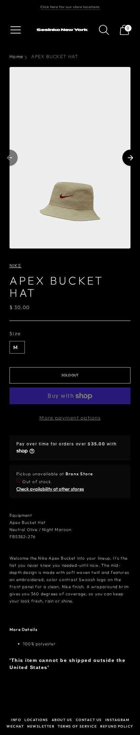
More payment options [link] (70, 417)
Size (15, 333)
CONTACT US (89, 720)
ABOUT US (62, 720)
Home (16, 56)
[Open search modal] (103, 29)
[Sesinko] (63, 30)
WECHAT (15, 726)
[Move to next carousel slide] (130, 158)
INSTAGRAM (117, 720)
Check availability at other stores (50, 489)
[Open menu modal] (15, 29)
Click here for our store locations (70, 7)
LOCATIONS (36, 720)
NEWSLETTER (40, 726)
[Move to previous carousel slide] (9, 158)
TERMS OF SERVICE (77, 726)
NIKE (15, 265)
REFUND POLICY (117, 726)
